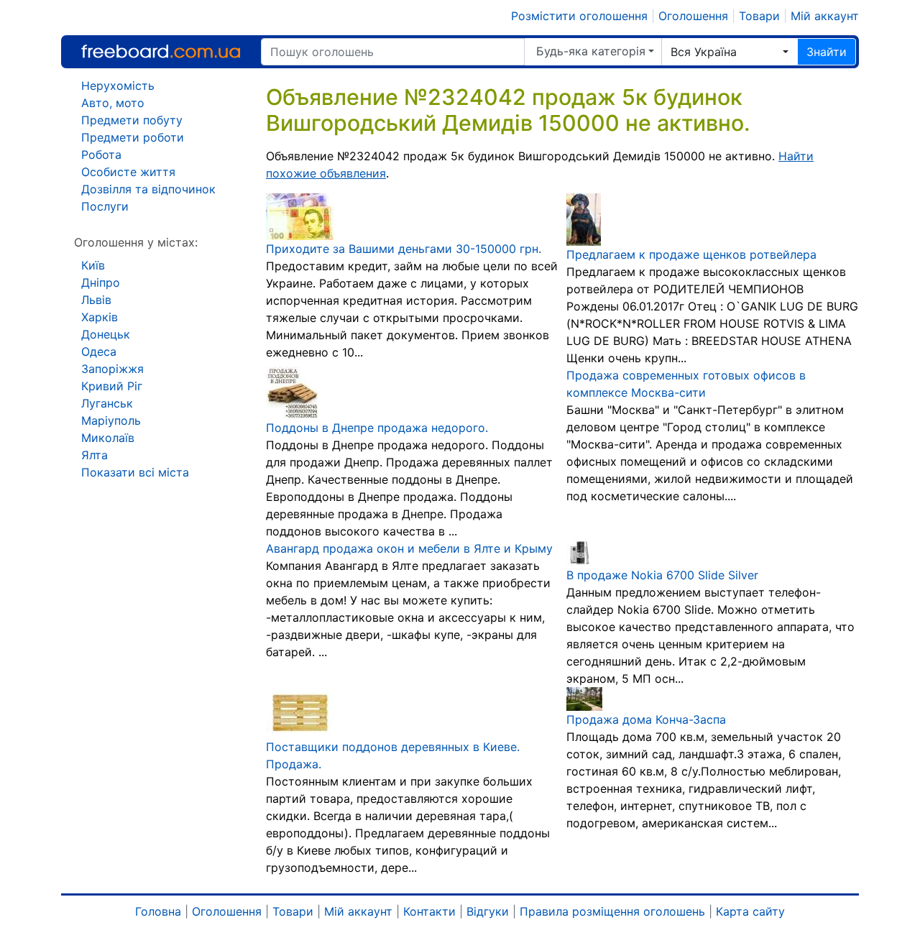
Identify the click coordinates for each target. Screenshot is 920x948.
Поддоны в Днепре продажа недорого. (377, 427)
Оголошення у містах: (136, 242)
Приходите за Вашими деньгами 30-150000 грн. (403, 248)
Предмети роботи (132, 137)
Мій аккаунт (825, 16)
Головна (158, 911)
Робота (101, 154)
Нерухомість (118, 85)
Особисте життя (128, 172)
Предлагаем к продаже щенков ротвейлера (691, 254)
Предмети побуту (132, 120)
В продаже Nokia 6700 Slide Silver (662, 575)
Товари (759, 16)
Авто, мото (112, 103)
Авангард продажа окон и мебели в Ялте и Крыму (409, 548)
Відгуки (487, 911)
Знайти (826, 52)
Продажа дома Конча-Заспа (646, 719)
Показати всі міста (135, 472)
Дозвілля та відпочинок (148, 189)
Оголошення (693, 16)
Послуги (105, 206)
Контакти (429, 911)
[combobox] (729, 51)
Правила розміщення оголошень (612, 911)
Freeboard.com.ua (161, 51)
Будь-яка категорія (590, 51)
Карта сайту (750, 911)
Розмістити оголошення (579, 16)
